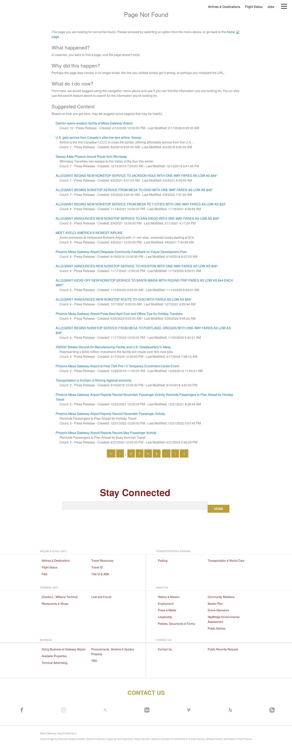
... (166, 453)
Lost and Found (101, 597)
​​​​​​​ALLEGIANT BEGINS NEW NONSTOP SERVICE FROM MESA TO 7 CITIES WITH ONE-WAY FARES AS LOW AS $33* (141, 204)
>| (184, 453)
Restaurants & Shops (55, 604)
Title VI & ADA (100, 574)
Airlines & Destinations (224, 6)
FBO (94, 661)
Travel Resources (102, 560)
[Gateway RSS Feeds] (271, 709)
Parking (162, 560)
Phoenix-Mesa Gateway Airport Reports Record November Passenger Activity (110, 413)
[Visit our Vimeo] (187, 709)
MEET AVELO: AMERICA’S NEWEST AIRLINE (89, 232)
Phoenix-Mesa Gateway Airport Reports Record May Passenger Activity (106, 432)
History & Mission (169, 597)
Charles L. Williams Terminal (59, 597)
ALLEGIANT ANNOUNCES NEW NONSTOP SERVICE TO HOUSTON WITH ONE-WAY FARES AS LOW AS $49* (137, 266)
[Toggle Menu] (284, 6)
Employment (166, 604)
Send (218, 509)
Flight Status (254, 6)
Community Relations (221, 597)
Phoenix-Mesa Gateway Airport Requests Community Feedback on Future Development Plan (121, 251)
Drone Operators (218, 610)
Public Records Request (223, 649)
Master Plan (215, 604)
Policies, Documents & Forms (176, 624)
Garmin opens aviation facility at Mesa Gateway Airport (94, 123)
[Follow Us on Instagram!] (62, 709)
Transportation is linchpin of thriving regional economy (93, 380)
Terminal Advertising (54, 663)
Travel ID (97, 567)
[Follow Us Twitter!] (104, 709)
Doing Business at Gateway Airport (63, 649)
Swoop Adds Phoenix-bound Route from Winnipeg (91, 156)
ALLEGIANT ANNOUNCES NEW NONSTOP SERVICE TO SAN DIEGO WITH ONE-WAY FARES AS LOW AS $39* (137, 218)
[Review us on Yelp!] (229, 709)
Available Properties (54, 656)
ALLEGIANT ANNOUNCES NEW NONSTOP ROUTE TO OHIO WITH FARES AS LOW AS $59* (124, 299)
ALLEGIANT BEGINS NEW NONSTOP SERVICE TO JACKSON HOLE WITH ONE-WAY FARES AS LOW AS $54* (137, 175)
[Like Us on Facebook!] (20, 709)
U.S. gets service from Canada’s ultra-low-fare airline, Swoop (98, 137)
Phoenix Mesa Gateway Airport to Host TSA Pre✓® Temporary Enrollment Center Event (117, 366)
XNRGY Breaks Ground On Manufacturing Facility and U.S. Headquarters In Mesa (113, 347)
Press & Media (167, 610)
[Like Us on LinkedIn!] (146, 709)
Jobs (270, 6)
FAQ (44, 574)
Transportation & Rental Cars (226, 560)
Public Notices (216, 628)
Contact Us (165, 649)
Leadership (165, 617)
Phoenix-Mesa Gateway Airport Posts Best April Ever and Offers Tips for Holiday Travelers (119, 313)
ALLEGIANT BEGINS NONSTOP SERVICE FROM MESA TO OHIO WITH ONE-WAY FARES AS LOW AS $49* (134, 189)
